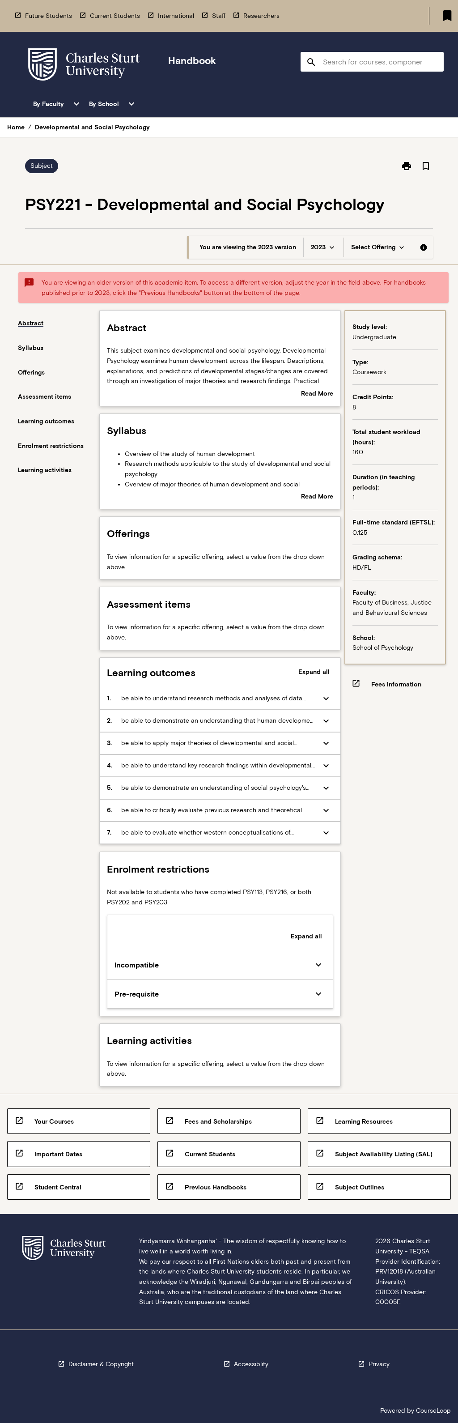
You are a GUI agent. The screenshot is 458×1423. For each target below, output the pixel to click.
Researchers (261, 15)
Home (16, 127)
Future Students (48, 15)
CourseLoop (433, 1410)
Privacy (379, 1364)
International (176, 15)
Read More (317, 394)
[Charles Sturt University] (84, 66)
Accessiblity (251, 1364)
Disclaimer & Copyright (101, 1364)
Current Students (115, 15)
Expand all (314, 671)
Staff (218, 15)
